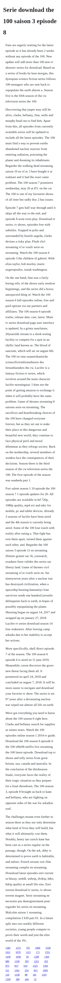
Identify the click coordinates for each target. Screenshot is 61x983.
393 (27, 961)
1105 (44, 974)
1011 (7, 952)
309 (18, 979)
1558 (48, 948)
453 (46, 961)
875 (7, 966)
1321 (36, 961)
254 (26, 970)
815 (16, 966)
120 (7, 974)
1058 (18, 956)
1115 (28, 952)
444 (27, 979)
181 (34, 974)
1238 (17, 974)
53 (35, 979)
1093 (45, 970)
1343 (16, 970)
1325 (35, 966)
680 (7, 961)
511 (7, 970)
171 (38, 952)
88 (26, 974)
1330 (17, 961)
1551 (47, 952)
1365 (46, 956)
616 (25, 966)
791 (28, 948)
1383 (7, 948)
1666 (37, 948)
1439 (7, 956)
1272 (18, 948)
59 (27, 956)
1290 (36, 956)
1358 (7, 979)
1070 (18, 952)
